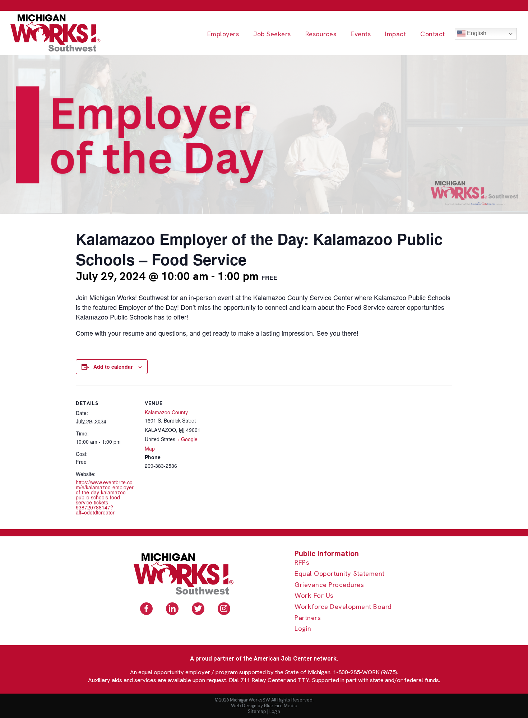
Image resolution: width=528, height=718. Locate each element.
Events (361, 34)
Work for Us (314, 595)
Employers (223, 34)
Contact (432, 34)
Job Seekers (272, 34)
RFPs (302, 562)
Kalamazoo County (166, 412)
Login (303, 628)
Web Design (243, 706)
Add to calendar (113, 366)
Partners (308, 618)
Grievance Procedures (329, 585)
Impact (395, 34)
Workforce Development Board (343, 606)
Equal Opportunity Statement (340, 573)
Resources (321, 34)
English (476, 33)
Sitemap (257, 711)
